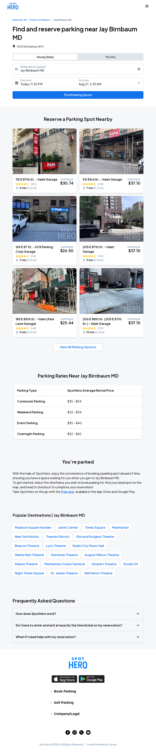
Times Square (95, 527)
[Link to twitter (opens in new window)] (81, 733)
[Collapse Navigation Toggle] (147, 6)
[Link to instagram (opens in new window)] (74, 733)
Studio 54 (130, 564)
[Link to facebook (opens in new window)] (67, 733)
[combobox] (78, 69)
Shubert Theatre (104, 564)
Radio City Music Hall (88, 546)
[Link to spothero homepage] (78, 663)
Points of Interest (40, 19)
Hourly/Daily (45, 57)
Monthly (111, 57)
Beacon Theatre (27, 546)
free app (67, 492)
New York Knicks (27, 537)
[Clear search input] (138, 69)
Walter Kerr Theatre (29, 555)
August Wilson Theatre (102, 555)
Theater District (58, 537)
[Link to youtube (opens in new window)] (88, 733)
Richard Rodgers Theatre (95, 537)
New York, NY (20, 19)
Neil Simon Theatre (98, 573)
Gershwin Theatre (64, 555)
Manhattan (120, 527)
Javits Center (68, 527)
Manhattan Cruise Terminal (64, 564)
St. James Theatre (64, 573)
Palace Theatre (26, 564)
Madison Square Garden (33, 527)
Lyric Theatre (56, 546)
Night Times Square (29, 573)
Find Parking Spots (78, 95)
